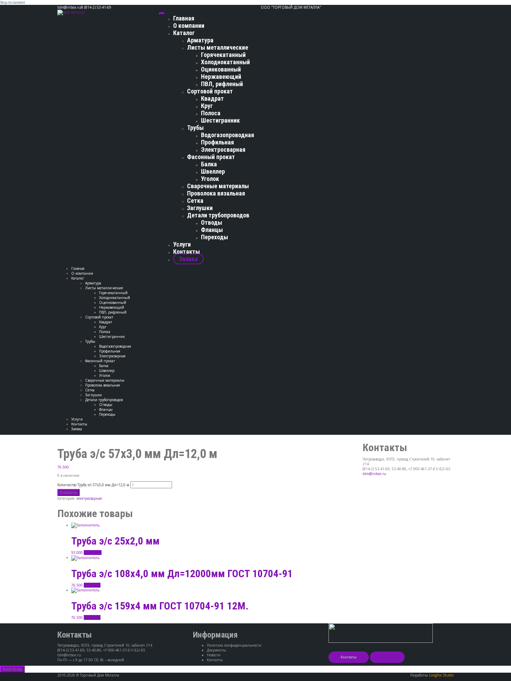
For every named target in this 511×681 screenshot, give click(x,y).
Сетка (195, 200)
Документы (216, 650)
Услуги (182, 244)
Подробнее (93, 552)
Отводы (211, 222)
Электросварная (223, 149)
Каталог (184, 32)
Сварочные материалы (218, 186)
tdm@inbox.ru (374, 473)
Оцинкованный (221, 69)
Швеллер (213, 171)
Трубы (195, 127)
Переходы (214, 237)
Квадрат (212, 98)
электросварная (89, 498)
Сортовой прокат (210, 91)
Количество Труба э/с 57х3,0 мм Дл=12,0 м (93, 484)
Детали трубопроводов (218, 215)
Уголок (210, 178)
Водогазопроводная (227, 135)
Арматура (200, 40)
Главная (183, 18)
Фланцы (212, 229)
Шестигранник (220, 120)
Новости (213, 655)
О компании (188, 25)
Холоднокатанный (225, 62)
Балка (209, 164)
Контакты (186, 251)
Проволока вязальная (216, 193)
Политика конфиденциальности (234, 645)
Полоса (210, 113)
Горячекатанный (223, 54)
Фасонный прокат (211, 156)
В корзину (68, 492)
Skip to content (12, 2)
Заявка (188, 259)
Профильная (217, 142)
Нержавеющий (221, 76)
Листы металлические (217, 47)
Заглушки (200, 207)
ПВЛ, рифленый (222, 84)
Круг (207, 105)
